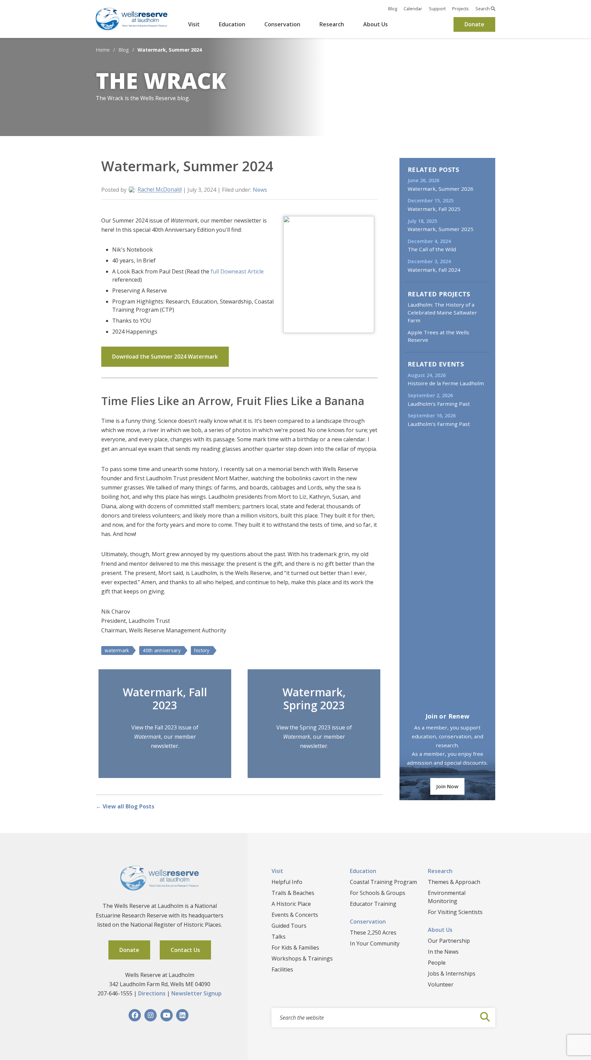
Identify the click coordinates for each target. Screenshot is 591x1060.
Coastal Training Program (383, 882)
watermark (117, 650)
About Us (375, 24)
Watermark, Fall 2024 (434, 269)
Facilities (282, 969)
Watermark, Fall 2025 (434, 208)
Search (483, 8)
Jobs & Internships (451, 973)
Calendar (413, 8)
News (260, 189)
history (202, 650)
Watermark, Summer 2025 (440, 229)
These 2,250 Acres (373, 932)
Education (232, 24)
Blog (392, 8)
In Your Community (374, 943)
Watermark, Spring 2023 (314, 698)
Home (103, 49)
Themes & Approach (454, 882)
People (437, 962)
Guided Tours (289, 925)
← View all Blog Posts (125, 806)
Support (437, 8)
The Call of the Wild (432, 249)
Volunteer (441, 984)
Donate (474, 24)
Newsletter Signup (196, 993)
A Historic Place (291, 904)
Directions (152, 993)
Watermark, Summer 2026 (440, 188)
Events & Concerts (295, 914)
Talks (279, 936)
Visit (194, 24)
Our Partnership (449, 940)
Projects (460, 8)
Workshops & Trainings (302, 958)
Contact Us (185, 950)
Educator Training (373, 904)
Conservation (282, 24)
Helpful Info (287, 882)
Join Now (447, 786)
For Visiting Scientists (455, 912)
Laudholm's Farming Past (439, 403)
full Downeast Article (237, 271)
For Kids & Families (295, 947)
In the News (443, 951)
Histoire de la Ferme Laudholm (446, 383)
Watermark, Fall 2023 (165, 698)
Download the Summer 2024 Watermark (165, 356)
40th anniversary (161, 650)
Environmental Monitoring (446, 897)
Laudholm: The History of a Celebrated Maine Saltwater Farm (442, 312)
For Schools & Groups (377, 893)
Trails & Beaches (293, 893)
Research (331, 24)
